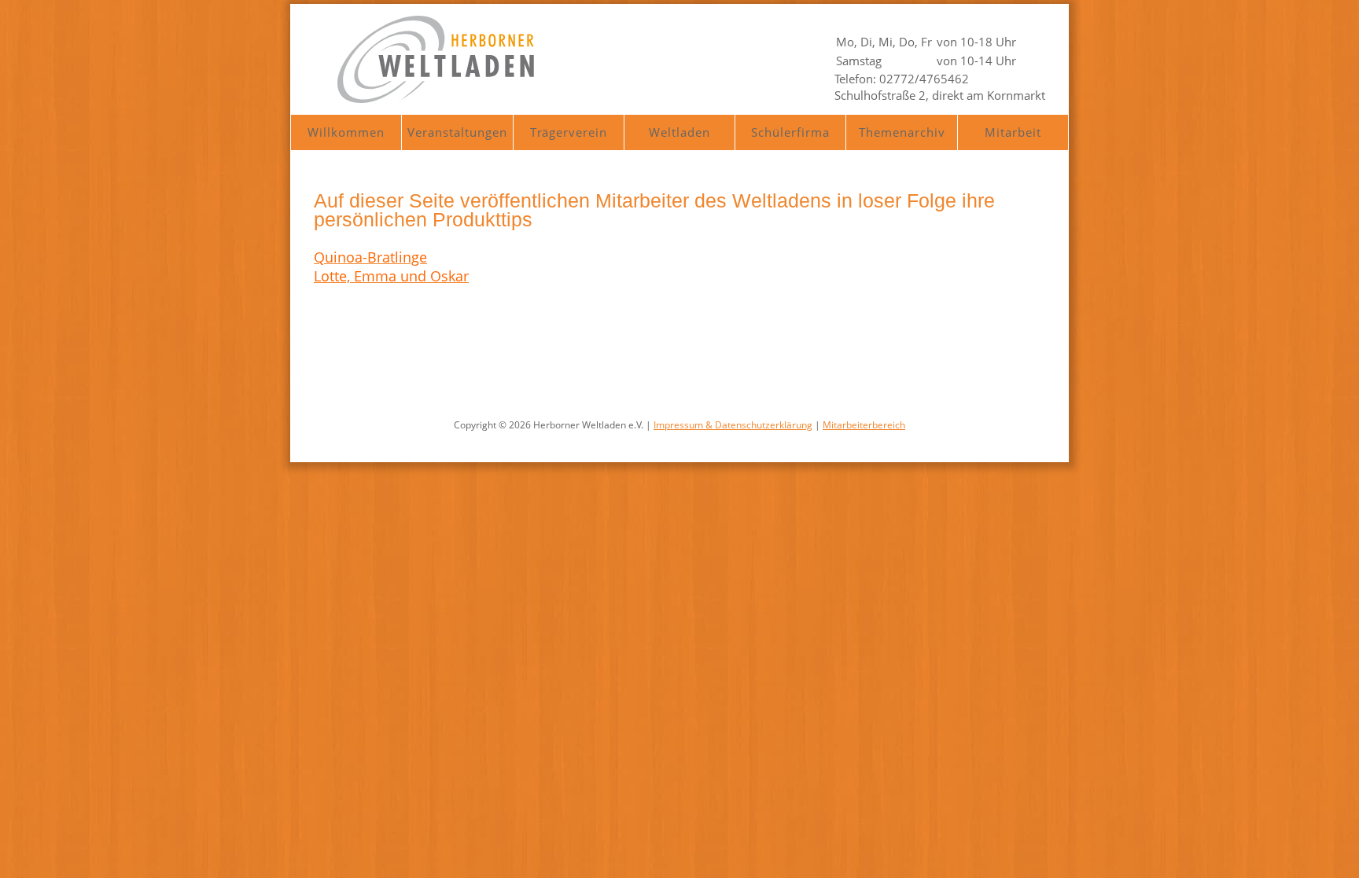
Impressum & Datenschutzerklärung (733, 425)
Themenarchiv (902, 132)
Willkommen (346, 132)
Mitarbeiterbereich (864, 425)
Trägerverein (568, 132)
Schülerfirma (790, 132)
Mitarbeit (1013, 132)
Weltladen (679, 132)
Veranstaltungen (457, 132)
